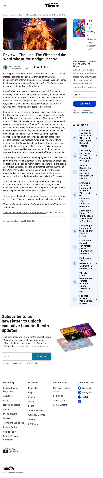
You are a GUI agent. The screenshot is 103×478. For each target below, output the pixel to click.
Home (5, 15)
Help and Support (11, 405)
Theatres (32, 419)
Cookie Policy (9, 432)
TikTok (85, 397)
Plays (31, 392)
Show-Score (59, 400)
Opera (31, 401)
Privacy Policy (87, 113)
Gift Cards (33, 424)
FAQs (5, 400)
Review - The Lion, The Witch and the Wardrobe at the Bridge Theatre (46, 15)
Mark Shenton (14, 66)
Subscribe (85, 103)
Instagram (87, 392)
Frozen (23, 143)
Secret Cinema (60, 405)
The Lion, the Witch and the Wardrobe (21, 204)
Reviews (13, 15)
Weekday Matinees (37, 415)
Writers (6, 418)
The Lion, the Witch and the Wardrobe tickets (24, 212)
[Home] (52, 5)
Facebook (86, 388)
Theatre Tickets (35, 410)
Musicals (32, 388)
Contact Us (8, 409)
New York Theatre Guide (61, 390)
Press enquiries (11, 414)
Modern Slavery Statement (10, 438)
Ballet (31, 406)
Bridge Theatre (10, 118)
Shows (31, 397)
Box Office (58, 396)
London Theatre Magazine (10, 390)
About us (7, 396)
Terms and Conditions (13, 423)
